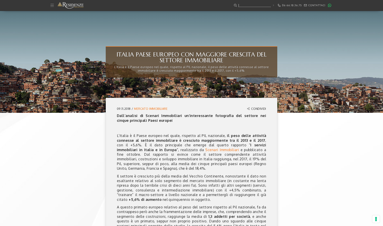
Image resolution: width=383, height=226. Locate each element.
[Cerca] (273, 5)
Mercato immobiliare (151, 108)
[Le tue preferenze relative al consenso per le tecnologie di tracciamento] (376, 219)
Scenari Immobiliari (222, 150)
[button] (191, 5)
